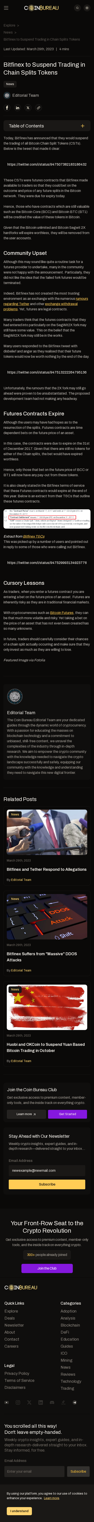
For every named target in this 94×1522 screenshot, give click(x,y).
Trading (67, 1388)
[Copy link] (38, 107)
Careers (11, 1346)
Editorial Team (25, 95)
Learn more (24, 1114)
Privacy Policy (16, 1373)
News (8, 32)
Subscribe (47, 1184)
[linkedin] (17, 107)
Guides (67, 1346)
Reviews (68, 1374)
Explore (9, 25)
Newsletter (14, 1325)
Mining (66, 1360)
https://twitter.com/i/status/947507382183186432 (47, 164)
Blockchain (70, 1325)
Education (70, 1339)
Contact (11, 1339)
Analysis (68, 1318)
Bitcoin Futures (61, 613)
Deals (9, 1318)
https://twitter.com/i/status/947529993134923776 (47, 563)
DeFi (65, 1332)
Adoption (69, 1311)
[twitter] (28, 107)
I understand (19, 1511)
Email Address (21, 1161)
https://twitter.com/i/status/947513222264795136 (47, 372)
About (9, 1332)
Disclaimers (15, 1387)
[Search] (77, 7)
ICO (64, 1353)
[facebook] (7, 108)
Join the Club (46, 1268)
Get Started (67, 1114)
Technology (71, 1381)
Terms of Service (19, 1380)
